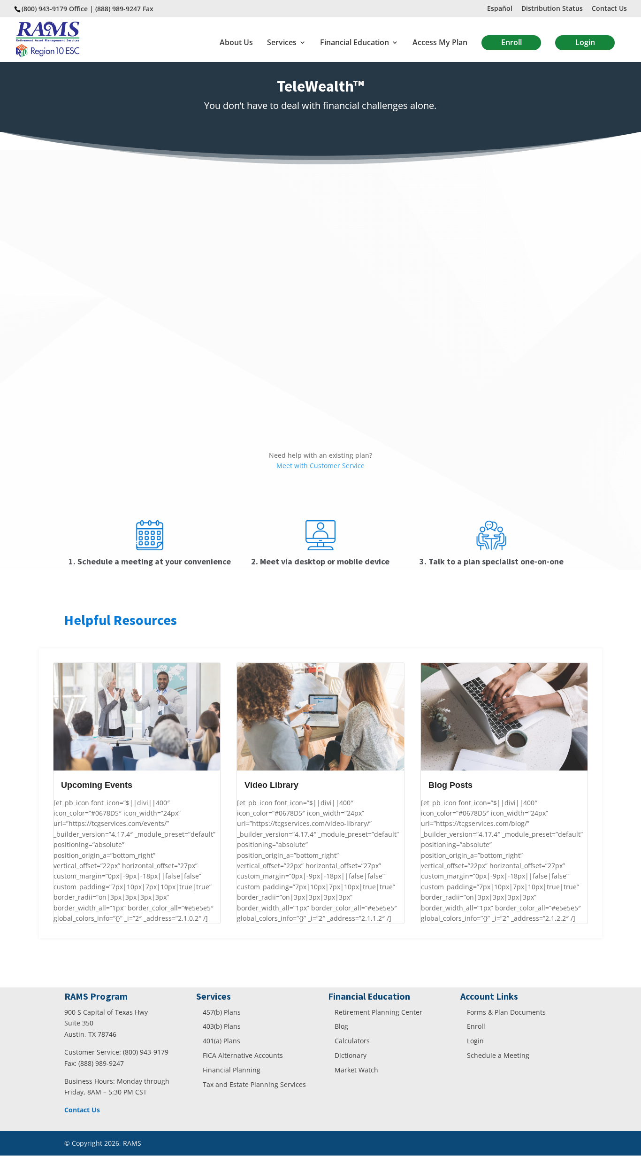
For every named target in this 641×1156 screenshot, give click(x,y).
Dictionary (350, 1055)
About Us (236, 43)
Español (499, 9)
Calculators (352, 1040)
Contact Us (609, 9)
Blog (341, 1026)
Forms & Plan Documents (506, 1012)
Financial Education (354, 43)
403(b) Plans (222, 1026)
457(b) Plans (222, 1012)
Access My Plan (439, 43)
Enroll (511, 42)
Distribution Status (552, 9)
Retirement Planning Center (378, 1012)
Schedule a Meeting (498, 1055)
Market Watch (356, 1069)
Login (585, 42)
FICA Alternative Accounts (243, 1055)
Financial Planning (231, 1069)
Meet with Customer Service (320, 465)
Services (282, 43)
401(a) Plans (221, 1040)
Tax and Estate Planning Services (254, 1084)
